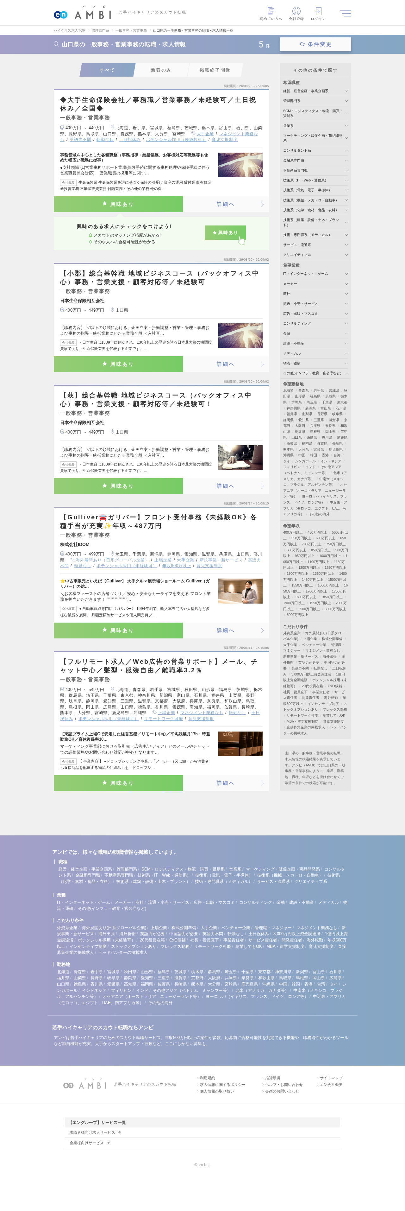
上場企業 (163, 560)
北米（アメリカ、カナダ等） (262, 990)
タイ (286, 461)
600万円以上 (325, 538)
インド (310, 467)
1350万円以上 (323, 573)
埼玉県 (312, 402)
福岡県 (307, 443)
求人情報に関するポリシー (223, 1084)
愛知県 (303, 420)
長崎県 (337, 443)
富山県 (326, 408)
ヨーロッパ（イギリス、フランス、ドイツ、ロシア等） (257, 996)
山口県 (296, 437)
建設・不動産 (293, 343)
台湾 (336, 455)
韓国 (313, 455)
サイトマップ (331, 1078)
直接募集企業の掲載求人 (306, 727)
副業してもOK (334, 715)
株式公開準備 (332, 639)
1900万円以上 (294, 603)
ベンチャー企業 (314, 645)
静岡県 (288, 420)
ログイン (318, 19)
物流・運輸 (292, 363)
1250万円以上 (335, 567)
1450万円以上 (312, 579)
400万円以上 (293, 532)
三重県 (319, 420)
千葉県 (327, 402)
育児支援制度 (225, 139)
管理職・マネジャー (273, 927)
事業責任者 (321, 692)
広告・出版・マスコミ (300, 313)
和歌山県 (266, 977)
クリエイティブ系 (297, 255)
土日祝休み (129, 139)
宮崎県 (319, 449)
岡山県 (330, 432)
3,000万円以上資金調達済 (311, 674)
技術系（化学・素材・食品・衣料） (311, 210)
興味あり (122, 204)
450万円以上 (317, 532)
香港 (325, 455)
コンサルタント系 (297, 150)
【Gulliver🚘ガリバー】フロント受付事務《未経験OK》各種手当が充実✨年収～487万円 (159, 521)
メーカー (290, 284)
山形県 (300, 396)
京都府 (197, 977)
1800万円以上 (305, 597)
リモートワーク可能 (163, 718)
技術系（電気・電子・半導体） (307, 190)
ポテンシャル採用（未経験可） (176, 139)
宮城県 (334, 390)
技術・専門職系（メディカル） (307, 235)
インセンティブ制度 (323, 704)
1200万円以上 (309, 567)
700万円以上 (311, 544)
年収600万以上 (176, 565)
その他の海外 (319, 514)
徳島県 (312, 437)
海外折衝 (127, 933)
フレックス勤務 (335, 709)
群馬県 (296, 402)
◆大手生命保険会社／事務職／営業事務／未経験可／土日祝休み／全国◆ (158, 104)
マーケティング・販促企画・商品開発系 (283, 869)
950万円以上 (305, 556)
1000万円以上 (330, 556)
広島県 (335, 977)
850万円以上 (321, 550)
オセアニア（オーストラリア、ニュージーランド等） (315, 490)
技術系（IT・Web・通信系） (305, 180)
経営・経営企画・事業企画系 (305, 91)
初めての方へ (271, 19)
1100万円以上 (318, 562)
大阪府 (300, 426)
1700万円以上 (316, 591)
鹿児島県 (336, 449)
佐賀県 (322, 443)
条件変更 (320, 44)
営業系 (288, 126)
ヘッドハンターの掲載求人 (123, 952)
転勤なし (105, 139)
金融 (286, 333)
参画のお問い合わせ (282, 1091)
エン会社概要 (331, 1084)
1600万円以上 (328, 585)
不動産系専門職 (295, 170)
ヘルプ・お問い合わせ (284, 1084)
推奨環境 (272, 1078)
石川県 (341, 408)
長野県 (322, 414)
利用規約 (207, 1078)
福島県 (315, 396)
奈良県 (330, 426)
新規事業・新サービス (221, 560)
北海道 (288, 390)
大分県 (303, 449)
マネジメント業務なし (202, 712)
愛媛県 (342, 437)
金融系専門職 (293, 160)
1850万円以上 (332, 597)
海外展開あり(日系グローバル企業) (114, 927)
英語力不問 (80, 139)
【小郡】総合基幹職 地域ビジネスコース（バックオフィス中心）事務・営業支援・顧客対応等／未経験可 (159, 277)
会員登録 (296, 19)
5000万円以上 (297, 615)
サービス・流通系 (297, 245)
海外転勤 (331, 698)
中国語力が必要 (183, 933)
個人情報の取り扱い (217, 1091)
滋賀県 (334, 420)
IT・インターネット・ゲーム (305, 274)
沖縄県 (288, 455)
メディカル (292, 353)
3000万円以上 (335, 609)
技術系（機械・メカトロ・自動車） (311, 200)
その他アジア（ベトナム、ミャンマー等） (192, 990)
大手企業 (205, 133)
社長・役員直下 (295, 692)
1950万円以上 (320, 603)
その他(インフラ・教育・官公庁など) (312, 373)
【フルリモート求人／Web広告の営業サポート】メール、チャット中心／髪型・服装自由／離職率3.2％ (159, 666)
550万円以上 (301, 538)
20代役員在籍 (312, 686)
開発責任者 (310, 698)
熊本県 (288, 449)
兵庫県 (315, 426)
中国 (301, 455)
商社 (286, 293)
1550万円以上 (302, 585)
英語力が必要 (308, 662)
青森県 (303, 390)
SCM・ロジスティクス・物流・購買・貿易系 (183, 869)
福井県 (292, 414)
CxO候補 (335, 686)
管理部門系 (292, 101)
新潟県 (310, 408)
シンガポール (305, 461)
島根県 (315, 432)
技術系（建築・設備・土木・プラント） (153, 881)
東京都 (342, 402)
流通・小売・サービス (300, 304)
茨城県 (330, 396)
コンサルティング (297, 323)
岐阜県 (337, 414)
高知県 (292, 443)
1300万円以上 (297, 573)
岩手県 (319, 390)
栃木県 (197, 971)
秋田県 (130, 971)
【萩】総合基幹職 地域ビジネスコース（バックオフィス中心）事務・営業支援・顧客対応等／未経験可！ (156, 399)
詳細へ (226, 204)
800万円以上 (296, 550)
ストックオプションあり (133, 946)
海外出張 (330, 656)
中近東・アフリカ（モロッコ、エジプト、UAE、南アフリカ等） (315, 508)
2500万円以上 (309, 609)
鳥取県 (300, 432)
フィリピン (292, 467)
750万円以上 (336, 544)
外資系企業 (292, 633)
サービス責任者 (262, 940)
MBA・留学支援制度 (302, 721)
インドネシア (331, 461)
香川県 (327, 437)
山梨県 (307, 414)
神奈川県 (294, 408)
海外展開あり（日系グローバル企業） (112, 560)
